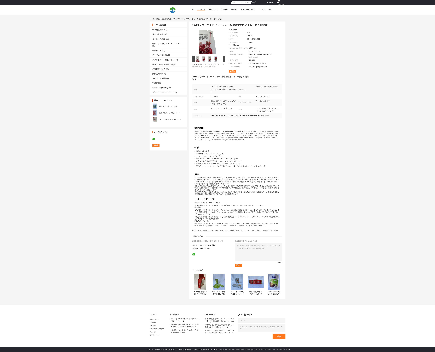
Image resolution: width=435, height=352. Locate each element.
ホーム (152, 19)
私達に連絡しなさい (248, 9)
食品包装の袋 (166, 19)
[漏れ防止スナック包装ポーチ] (155, 113)
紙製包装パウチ (158, 69)
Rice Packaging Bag (160, 88)
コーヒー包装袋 (158, 39)
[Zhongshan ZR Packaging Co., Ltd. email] (155, 139)
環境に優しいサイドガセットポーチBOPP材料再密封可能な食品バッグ (255, 293)
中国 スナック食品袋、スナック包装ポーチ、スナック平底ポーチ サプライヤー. (189, 350)
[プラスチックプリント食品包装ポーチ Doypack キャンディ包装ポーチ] (274, 282)
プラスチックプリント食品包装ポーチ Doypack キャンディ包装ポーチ (274, 293)
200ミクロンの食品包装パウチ (170, 119)
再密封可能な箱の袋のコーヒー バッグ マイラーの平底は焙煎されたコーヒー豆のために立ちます (219, 320)
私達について (213, 9)
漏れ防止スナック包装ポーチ (169, 113)
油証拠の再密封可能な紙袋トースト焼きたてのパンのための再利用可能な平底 (185, 325)
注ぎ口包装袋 (157, 34)
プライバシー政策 (153, 350)
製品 (158, 19)
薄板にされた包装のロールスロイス (166, 44)
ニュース (262, 9)
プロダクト (201, 9)
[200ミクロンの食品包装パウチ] (155, 119)
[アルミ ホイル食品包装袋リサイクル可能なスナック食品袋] (237, 282)
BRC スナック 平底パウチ (168, 106)
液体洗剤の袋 (157, 74)
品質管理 (234, 9)
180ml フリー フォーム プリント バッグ (254, 230)
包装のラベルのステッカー (163, 92)
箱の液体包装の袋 (159, 55)
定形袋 (155, 83)
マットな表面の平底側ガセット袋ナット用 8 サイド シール (185, 320)
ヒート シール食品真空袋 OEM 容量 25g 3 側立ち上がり (218, 293)
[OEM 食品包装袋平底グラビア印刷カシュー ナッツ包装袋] (200, 282)
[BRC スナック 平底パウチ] (155, 106)
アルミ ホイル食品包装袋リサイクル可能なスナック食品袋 (237, 293)
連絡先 (232, 71)
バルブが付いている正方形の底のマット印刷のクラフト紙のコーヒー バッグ (219, 326)
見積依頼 (270, 3)
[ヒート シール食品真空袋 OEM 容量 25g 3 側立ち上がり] (219, 282)
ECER (288, 350)
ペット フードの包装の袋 (162, 64)
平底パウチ (156, 50)
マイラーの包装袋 (159, 78)
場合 (270, 9)
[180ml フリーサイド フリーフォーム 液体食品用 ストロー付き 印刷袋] (208, 42)
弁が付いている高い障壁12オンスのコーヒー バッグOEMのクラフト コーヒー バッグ (219, 332)
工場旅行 (224, 9)
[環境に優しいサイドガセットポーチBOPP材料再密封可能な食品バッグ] (256, 282)
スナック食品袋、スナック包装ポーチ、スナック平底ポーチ (217, 230)
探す (253, 3)
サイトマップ (154, 335)
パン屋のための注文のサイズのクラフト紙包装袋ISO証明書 (185, 331)
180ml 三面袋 (273, 230)
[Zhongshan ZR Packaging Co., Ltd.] (172, 10)
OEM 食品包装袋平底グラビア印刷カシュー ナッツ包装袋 (200, 293)
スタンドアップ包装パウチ (163, 60)
